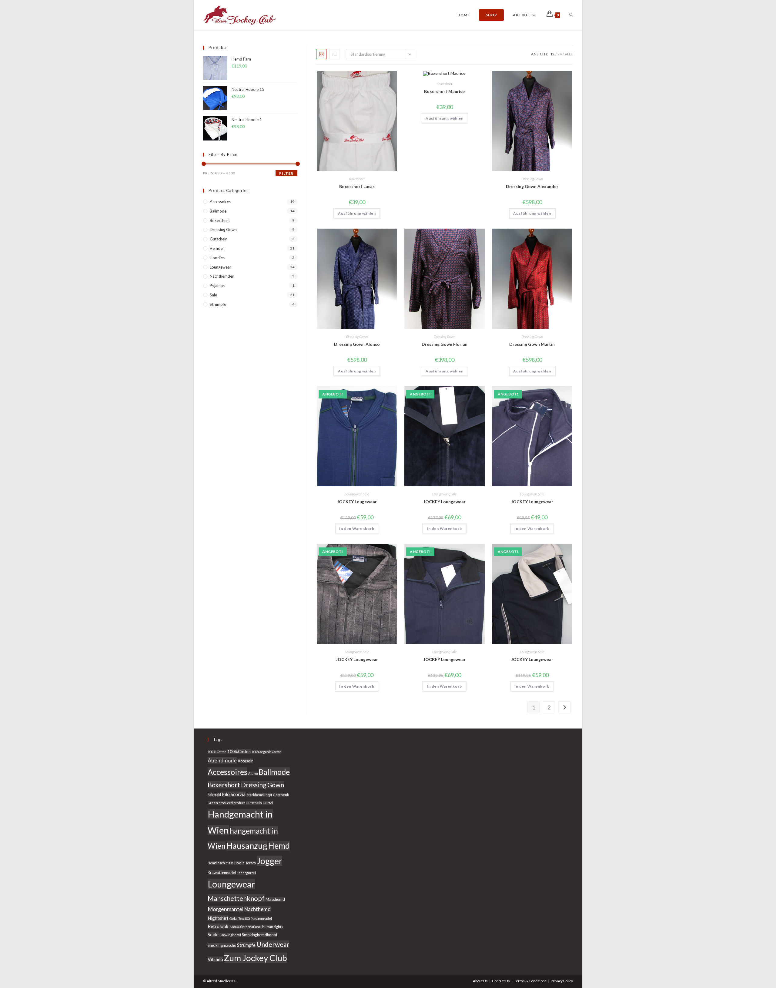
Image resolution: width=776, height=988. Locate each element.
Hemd (279, 846)
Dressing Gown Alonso (357, 344)
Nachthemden (222, 276)
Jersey (251, 863)
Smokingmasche (222, 945)
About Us (480, 981)
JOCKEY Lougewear (357, 501)
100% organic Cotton (267, 752)
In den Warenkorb (356, 528)
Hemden (217, 248)
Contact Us (501, 981)
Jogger (269, 861)
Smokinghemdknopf (259, 934)
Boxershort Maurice (444, 91)
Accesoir (245, 760)
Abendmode (222, 760)
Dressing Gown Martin (532, 344)
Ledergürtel (246, 873)
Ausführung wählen (357, 213)
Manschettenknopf (236, 898)
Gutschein (218, 238)
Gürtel (268, 803)
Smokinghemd (230, 935)
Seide (213, 934)
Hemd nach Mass (220, 863)
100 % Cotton (217, 752)
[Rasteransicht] (321, 54)
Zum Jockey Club (255, 958)
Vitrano (215, 959)
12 (552, 54)
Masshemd (275, 899)
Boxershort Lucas (357, 186)
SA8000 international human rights (256, 927)
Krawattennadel (222, 872)
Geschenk (281, 795)
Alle (569, 54)
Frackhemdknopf (259, 795)
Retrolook (218, 926)
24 (559, 54)
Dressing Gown (532, 179)
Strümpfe (218, 304)
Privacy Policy (562, 981)
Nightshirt (218, 918)
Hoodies (217, 257)
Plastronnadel (261, 918)
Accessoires (220, 201)
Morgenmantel (225, 909)
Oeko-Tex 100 (239, 918)
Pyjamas (217, 285)
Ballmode (218, 211)
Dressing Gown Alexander (532, 186)
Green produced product (226, 803)
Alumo (253, 773)
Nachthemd (257, 909)
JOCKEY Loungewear (444, 501)
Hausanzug (246, 846)
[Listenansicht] (334, 54)
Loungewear (353, 494)
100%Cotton (239, 751)
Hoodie (239, 863)
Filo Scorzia (234, 794)
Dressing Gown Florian (444, 344)
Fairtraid (214, 795)
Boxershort (357, 179)
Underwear (272, 944)
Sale (366, 494)
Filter (286, 173)
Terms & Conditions (530, 981)
